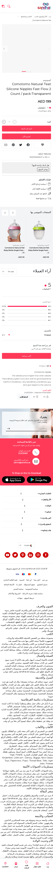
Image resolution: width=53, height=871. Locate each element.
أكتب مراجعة (26, 356)
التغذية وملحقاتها (26, 17)
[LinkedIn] (30, 555)
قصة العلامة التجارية (10, 580)
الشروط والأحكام (14, 593)
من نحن (44, 580)
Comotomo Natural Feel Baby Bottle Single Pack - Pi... (14, 250)
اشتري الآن (26, 136)
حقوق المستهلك (29, 584)
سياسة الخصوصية (31, 589)
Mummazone (35, 157)
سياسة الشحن (18, 589)
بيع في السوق (43, 169)
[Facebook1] (45, 555)
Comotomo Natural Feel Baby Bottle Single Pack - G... (38, 250)
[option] (26, 48)
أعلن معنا (37, 580)
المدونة (21, 580)
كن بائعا (29, 580)
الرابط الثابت (24, 397)
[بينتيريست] (23, 555)
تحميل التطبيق (42, 584)
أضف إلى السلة (26, 129)
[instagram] (38, 555)
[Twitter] (15, 555)
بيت (50, 17)
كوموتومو (47, 80)
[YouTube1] (7, 555)
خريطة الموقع (29, 598)
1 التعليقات (41, 108)
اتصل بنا (19, 584)
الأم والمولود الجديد (40, 17)
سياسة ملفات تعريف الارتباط (32, 593)
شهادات (19, 598)
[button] (9, 6)
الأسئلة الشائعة (9, 584)
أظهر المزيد (47, 390)
